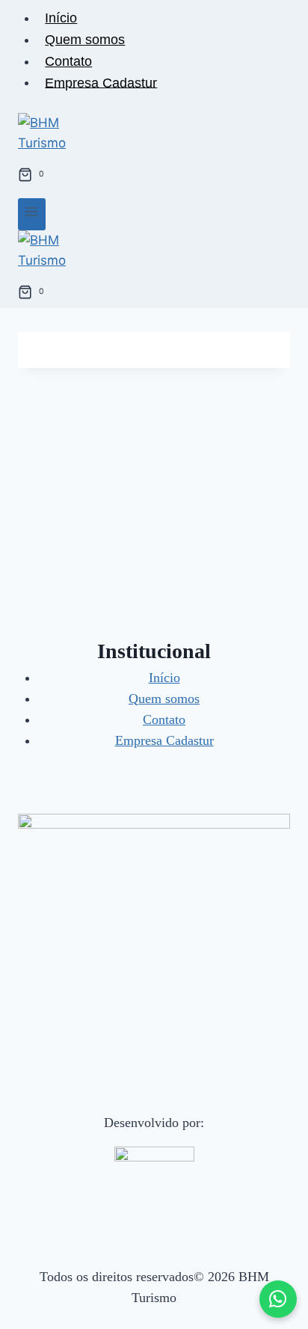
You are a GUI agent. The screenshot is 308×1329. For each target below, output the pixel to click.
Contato (68, 61)
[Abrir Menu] (32, 214)
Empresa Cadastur (101, 82)
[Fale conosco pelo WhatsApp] (278, 1299)
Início (61, 17)
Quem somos (85, 39)
